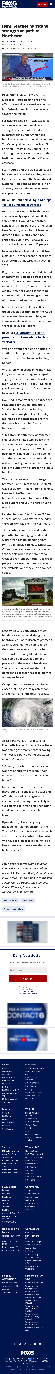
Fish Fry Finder (31, 1197)
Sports (6, 1147)
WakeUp (30, 1109)
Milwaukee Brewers (10, 1151)
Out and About (31, 1125)
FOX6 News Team (33, 1244)
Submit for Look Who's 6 (32, 1114)
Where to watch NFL (34, 1282)
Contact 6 (6, 1113)
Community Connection (30, 1207)
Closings (29, 1089)
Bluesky (5, 1210)
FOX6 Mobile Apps (33, 1241)
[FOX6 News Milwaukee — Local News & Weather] (10, 4)
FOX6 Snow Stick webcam (32, 1096)
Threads (5, 1206)
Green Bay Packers (10, 1154)
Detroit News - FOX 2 (11, 1247)
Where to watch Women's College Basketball (32, 1316)
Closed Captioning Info (33, 1261)
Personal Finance (9, 1122)
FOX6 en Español (9, 1099)
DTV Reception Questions (31, 1267)
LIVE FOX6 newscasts (34, 1154)
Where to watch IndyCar (32, 1301)
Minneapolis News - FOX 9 (10, 1242)
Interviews (29, 1128)
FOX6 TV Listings (32, 1160)
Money (6, 1109)
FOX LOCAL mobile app (10, 1094)
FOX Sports (30, 1170)
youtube (35, 1344)
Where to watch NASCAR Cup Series (33, 1295)
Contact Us (32, 1228)
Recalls (5, 1119)
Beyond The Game (10, 1160)
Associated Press (8, 44)
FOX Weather (31, 1086)
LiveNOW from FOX (33, 1163)
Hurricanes (20, 44)
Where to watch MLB (34, 1291)
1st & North (7, 1157)
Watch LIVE (32, 1147)
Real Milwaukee (32, 1121)
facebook (15, 1344)
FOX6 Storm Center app (33, 1072)
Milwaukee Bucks (9, 1169)
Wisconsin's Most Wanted (9, 1072)
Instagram (6, 1200)
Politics (5, 1087)
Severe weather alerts (34, 1068)
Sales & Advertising (9, 1277)
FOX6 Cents (7, 1116)
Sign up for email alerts (32, 1237)
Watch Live (42, 4)
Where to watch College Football (32, 1287)
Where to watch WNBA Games (32, 1323)
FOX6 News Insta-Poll (11, 1090)
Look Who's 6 (31, 1118)
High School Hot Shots (9, 1164)
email (40, 1344)
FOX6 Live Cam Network (32, 1078)
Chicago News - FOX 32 (11, 1237)
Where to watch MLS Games (34, 1328)
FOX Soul (29, 1173)
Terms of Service (29, 993)
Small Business (8, 1129)
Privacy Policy (30, 991)
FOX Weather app (33, 1083)
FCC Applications (32, 1257)
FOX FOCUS (7, 1289)
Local (4, 1068)
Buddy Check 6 (31, 1200)
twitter (20, 1344)
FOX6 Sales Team (9, 1282)
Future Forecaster (33, 1092)
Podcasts (6, 1083)
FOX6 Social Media (9, 1188)
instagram (25, 1344)
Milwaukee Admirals (10, 1172)
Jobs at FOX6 (31, 1248)
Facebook (6, 1197)
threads (30, 1344)
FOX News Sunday (33, 1176)
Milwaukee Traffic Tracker (33, 1138)
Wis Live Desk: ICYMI (34, 1157)
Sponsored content (10, 1292)
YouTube (6, 1193)
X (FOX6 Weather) (9, 1222)
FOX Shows (30, 1180)
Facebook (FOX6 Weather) (9, 1217)
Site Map (6, 1102)
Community (32, 1186)
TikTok (5, 1203)
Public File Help (31, 1254)
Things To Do (31, 1190)
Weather (27, 900)
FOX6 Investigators (10, 1077)
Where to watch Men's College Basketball (32, 1308)
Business (6, 1125)
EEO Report (30, 1251)
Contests (29, 1232)
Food (27, 1131)
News (5, 1064)
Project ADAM (31, 1203)
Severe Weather (13, 909)
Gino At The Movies (33, 1134)
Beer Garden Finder (33, 1193)
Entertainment (8, 1080)
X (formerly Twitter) (10, 1213)
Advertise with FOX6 (10, 1286)
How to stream (31, 1151)
